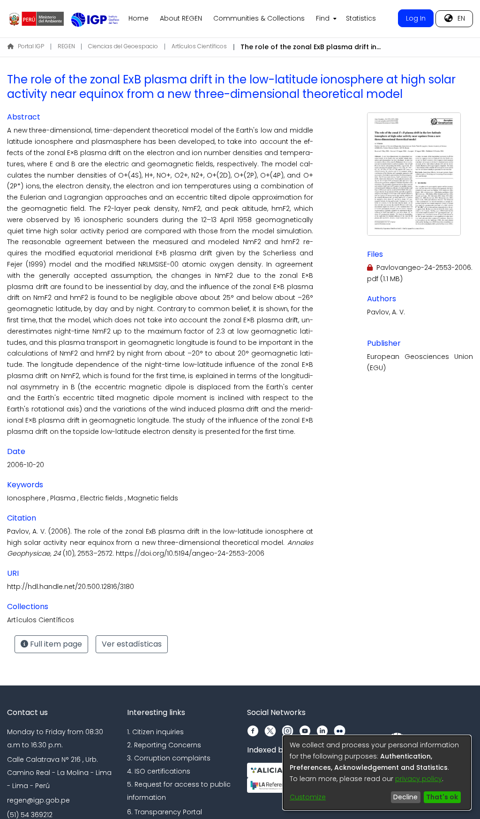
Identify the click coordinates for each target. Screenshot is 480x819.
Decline (405, 797)
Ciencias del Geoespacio (123, 46)
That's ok (442, 797)
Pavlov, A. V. (386, 312)
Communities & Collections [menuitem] (259, 18)
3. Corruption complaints (168, 758)
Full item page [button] (55, 644)
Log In (416, 18)
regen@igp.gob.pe (38, 800)
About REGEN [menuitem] (181, 18)
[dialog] (377, 773)
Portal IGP (31, 46)
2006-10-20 (25, 464)
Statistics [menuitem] (361, 18)
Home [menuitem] (138, 18)
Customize (308, 797)
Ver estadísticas (132, 644)
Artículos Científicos (199, 46)
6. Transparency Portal (164, 812)
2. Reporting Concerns (164, 745)
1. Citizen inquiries (155, 732)
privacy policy (418, 778)
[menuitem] (325, 18)
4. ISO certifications (158, 771)
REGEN (66, 46)
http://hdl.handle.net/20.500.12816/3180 (70, 586)
